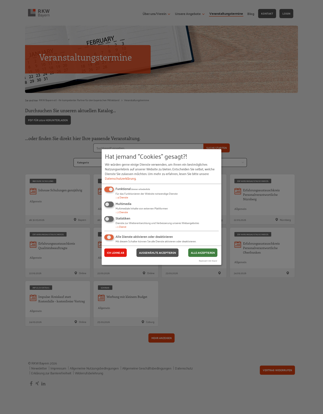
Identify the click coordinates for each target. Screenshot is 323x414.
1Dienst (121, 226)
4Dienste (122, 197)
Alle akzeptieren (203, 252)
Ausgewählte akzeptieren (157, 252)
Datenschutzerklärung (120, 178)
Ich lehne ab (115, 252)
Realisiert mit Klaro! (208, 260)
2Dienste (122, 212)
